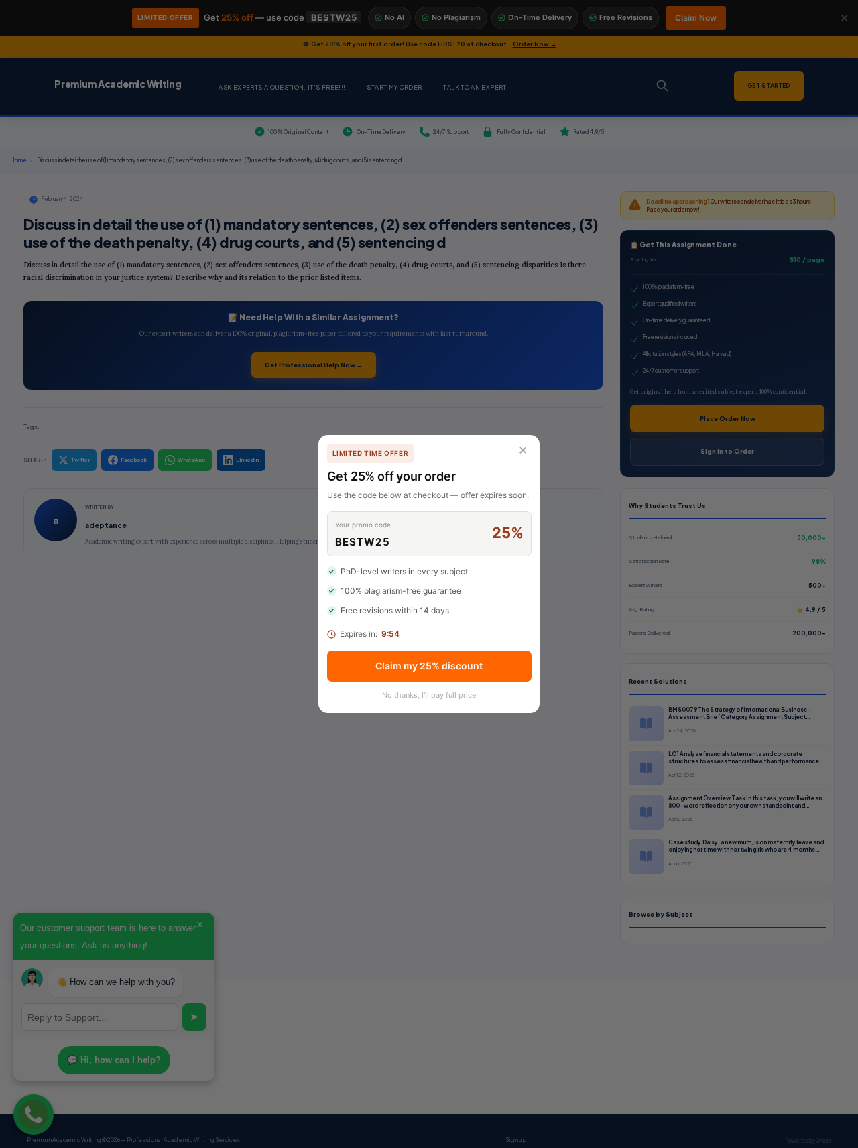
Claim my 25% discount (429, 666)
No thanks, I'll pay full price (429, 695)
